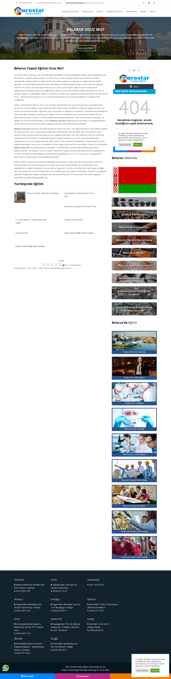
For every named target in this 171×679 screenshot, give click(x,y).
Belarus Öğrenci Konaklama (134, 240)
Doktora (99, 11)
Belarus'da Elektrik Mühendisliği (134, 531)
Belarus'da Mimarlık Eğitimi (134, 505)
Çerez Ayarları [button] (142, 670)
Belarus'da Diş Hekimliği (134, 428)
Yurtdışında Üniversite (70, 11)
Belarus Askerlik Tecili (134, 201)
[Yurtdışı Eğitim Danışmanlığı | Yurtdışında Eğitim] (29, 11)
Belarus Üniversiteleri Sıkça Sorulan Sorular (134, 309)
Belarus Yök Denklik (134, 214)
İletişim (153, 11)
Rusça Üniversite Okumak (134, 352)
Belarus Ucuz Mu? (134, 253)
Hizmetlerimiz (131, 11)
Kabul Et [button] (155, 670)
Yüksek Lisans (87, 11)
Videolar (143, 11)
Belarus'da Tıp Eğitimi (134, 403)
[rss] (154, 3)
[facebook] (143, 3)
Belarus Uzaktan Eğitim (134, 278)
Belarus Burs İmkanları (134, 227)
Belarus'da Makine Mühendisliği (134, 557)
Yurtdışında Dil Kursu (114, 11)
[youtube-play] (149, 3)
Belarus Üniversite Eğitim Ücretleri (134, 292)
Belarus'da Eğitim (85, 48)
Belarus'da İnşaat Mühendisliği (134, 480)
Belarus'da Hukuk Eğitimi (134, 377)
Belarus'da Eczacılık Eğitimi (134, 454)
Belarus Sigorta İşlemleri (134, 265)
